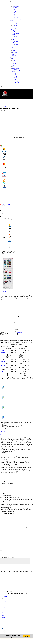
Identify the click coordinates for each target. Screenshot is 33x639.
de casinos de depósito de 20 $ (17, 19)
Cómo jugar (15, 38)
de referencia (13, 60)
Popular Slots (13, 66)
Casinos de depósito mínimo (15, 16)
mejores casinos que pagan (15, 6)
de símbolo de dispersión (17, 70)
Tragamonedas (4, 291)
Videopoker (13, 39)
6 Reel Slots (15, 74)
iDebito (3, 350)
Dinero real (13, 24)
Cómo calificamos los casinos (4, 214)
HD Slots (15, 78)
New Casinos (13, 21)
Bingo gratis (13, 50)
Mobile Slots (15, 76)
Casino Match (14, 63)
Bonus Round (15, 69)
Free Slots (13, 71)
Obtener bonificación (19, 332)
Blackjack (13, 34)
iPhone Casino (15, 23)
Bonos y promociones (4, 290)
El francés (15, 32)
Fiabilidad (3, 292)
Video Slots (15, 72)
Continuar (29, 563)
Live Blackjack (14, 54)
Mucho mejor (3, 361)
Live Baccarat (14, 55)
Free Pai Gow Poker (14, 52)
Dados (13, 42)
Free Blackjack (14, 47)
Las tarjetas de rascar (14, 45)
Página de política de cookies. (11, 572)
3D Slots (15, 79)
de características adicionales (15, 68)
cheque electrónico (3, 352)
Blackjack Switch (16, 37)
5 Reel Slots (15, 73)
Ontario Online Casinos (15, 7)
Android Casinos (16, 22)
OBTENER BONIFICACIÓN (26, 636)
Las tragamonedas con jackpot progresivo (19, 80)
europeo (15, 31)
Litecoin (3, 357)
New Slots (13, 65)
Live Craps (13, 56)
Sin (12, 58)
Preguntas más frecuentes (5, 293)
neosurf (3, 371)
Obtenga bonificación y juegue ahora (16, 145)
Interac (14, 10)
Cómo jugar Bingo (16, 44)
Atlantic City (15, 36)
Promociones (13, 64)
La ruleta (13, 30)
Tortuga (5, 608)
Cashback (13, 61)
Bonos (11, 57)
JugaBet (15, 28)
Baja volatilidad (16, 81)
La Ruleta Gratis (14, 46)
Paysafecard (15, 12)
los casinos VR (14, 26)
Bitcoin (14, 8)
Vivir (11, 53)
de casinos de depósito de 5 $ (17, 18)
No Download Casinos (15, 25)
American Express (16, 15)
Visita (1, 496)
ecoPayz (3, 367)
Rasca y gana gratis (14, 51)
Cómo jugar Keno (16, 41)
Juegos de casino (12, 29)
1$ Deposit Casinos (16, 17)
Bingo (13, 43)
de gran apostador (14, 59)
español (15, 35)
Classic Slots (15, 77)
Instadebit (15, 11)
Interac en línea (3, 348)
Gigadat (15, 9)
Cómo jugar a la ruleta (16, 33)
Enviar (1, 550)
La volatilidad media (16, 82)
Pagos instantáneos (3, 365)
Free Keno (13, 49)
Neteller (15, 14)
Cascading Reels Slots (15, 67)
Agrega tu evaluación (3, 106)
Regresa (14, 563)
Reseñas (11, 20)
